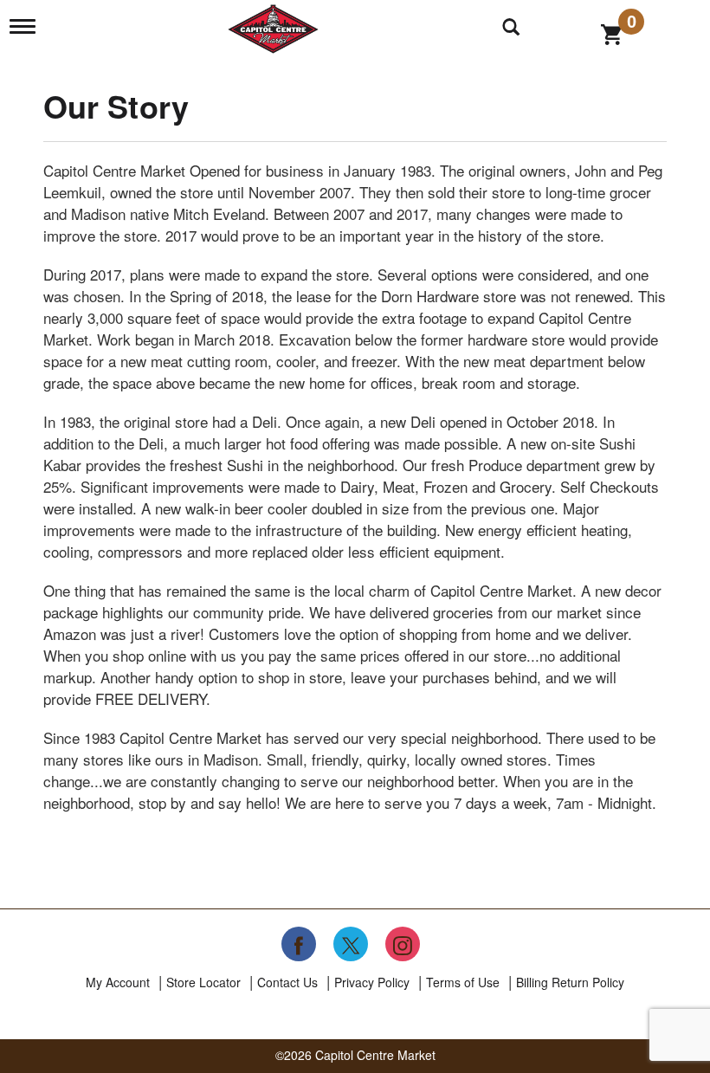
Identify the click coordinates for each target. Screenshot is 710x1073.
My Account (118, 982)
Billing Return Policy (570, 982)
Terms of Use (463, 982)
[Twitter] (350, 944)
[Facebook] (298, 944)
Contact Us (287, 982)
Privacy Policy (372, 982)
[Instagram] (402, 944)
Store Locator (203, 982)
